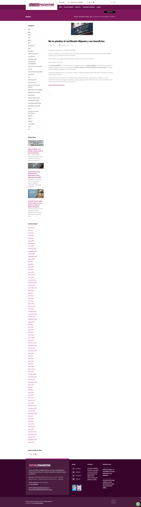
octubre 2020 (31, 411)
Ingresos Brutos (32, 79)
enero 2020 (31, 429)
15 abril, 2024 (51, 45)
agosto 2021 (31, 384)
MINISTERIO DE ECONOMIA (35, 89)
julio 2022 (30, 356)
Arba (29, 37)
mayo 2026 (31, 235)
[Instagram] (91, 2)
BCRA (29, 48)
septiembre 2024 (32, 288)
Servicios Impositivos (93, 470)
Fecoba (30, 69)
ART (29, 43)
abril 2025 (30, 269)
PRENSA (30, 116)
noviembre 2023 (32, 314)
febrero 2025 (31, 275)
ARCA (29, 40)
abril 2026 (30, 238)
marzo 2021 (31, 397)
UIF (29, 129)
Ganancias (31, 74)
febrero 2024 (31, 306)
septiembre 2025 (32, 256)
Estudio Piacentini (65, 45)
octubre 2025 (31, 254)
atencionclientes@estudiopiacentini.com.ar (40, 489)
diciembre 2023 (32, 311)
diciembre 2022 (32, 343)
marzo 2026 (31, 241)
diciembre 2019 (32, 432)
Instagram (78, 475)
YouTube (78, 479)
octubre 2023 (31, 316)
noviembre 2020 (32, 408)
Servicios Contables (92, 468)
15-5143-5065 (34, 484)
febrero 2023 (31, 337)
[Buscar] (112, 2)
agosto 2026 (31, 227)
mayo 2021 (31, 392)
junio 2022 (30, 358)
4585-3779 (73, 2)
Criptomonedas (32, 59)
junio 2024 (30, 295)
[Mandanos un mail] (69, 2)
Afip (72, 45)
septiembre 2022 (32, 350)
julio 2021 (30, 387)
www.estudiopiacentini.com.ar (56, 85)
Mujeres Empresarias (34, 98)
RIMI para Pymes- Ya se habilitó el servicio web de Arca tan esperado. (35, 151)
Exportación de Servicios (35, 66)
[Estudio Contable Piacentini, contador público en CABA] (41, 5)
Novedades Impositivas (34, 103)
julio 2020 (30, 416)
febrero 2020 (31, 426)
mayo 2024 (31, 298)
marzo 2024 (31, 303)
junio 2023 (30, 327)
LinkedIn (78, 472)
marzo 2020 (31, 424)
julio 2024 (30, 293)
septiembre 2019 (32, 439)
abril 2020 (30, 421)
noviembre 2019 (32, 434)
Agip (29, 32)
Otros (29, 108)
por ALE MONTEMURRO (37, 503)
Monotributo (31, 95)
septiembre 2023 (32, 319)
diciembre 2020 (32, 405)
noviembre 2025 (32, 251)
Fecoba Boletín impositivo (35, 71)
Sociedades (31, 124)
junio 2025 (30, 264)
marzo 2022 (31, 366)
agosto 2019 (31, 442)
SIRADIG (30, 121)
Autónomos (31, 45)
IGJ (29, 77)
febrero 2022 (31, 369)
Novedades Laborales (34, 106)
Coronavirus (31, 56)
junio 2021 (30, 390)
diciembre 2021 (32, 374)
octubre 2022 (31, 348)
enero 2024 (31, 309)
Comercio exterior (33, 53)
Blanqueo (30, 51)
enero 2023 (31, 340)
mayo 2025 (31, 267)
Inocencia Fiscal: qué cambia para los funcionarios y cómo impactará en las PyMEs (108, 484)
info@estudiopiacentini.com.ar (40, 487)
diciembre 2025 (32, 248)
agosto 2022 (31, 353)
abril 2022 (30, 364)
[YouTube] (93, 2)
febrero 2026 (31, 243)
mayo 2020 (31, 418)
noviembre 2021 (32, 377)
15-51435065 (80, 2)
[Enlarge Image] (82, 29)
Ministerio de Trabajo (34, 92)
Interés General (32, 82)
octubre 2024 (31, 285)
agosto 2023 (31, 322)
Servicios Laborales (92, 472)
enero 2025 (31, 277)
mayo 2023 (31, 330)
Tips (29, 126)
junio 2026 (30, 233)
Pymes (30, 118)
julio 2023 (30, 324)
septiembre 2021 (32, 382)
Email (63, 2)
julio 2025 (30, 261)
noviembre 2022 (32, 345)
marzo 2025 (31, 272)
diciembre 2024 (32, 280)
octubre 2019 (31, 437)
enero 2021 (31, 403)
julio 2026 (30, 230)
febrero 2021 (31, 400)
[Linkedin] (89, 2)
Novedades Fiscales (33, 100)
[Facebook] (87, 2)
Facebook (78, 468)
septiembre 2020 (32, 413)
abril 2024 (30, 301)
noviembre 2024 (32, 282)
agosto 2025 (31, 259)
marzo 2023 (31, 335)
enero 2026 (31, 246)
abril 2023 (30, 332)
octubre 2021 (31, 379)
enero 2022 (31, 371)
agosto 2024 (31, 290)
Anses (29, 35)
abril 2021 (30, 395)
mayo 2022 (31, 361)
